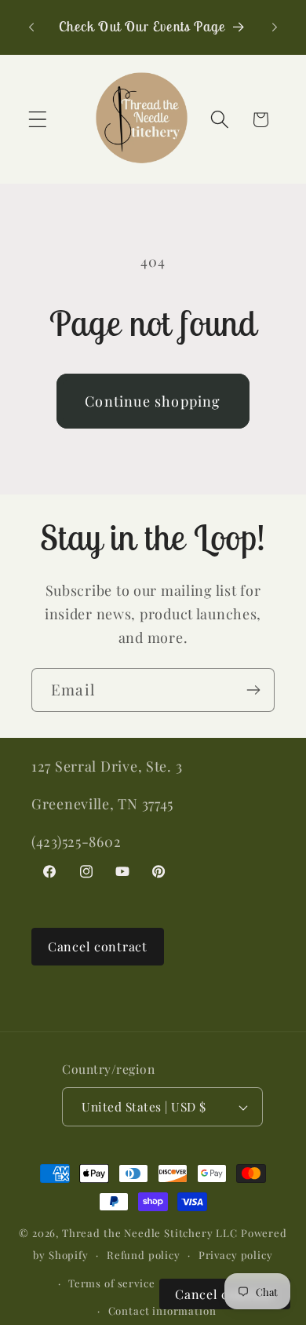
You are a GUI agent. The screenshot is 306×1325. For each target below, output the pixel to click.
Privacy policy (236, 1254)
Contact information (162, 1310)
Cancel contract (98, 946)
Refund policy (143, 1254)
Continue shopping (152, 401)
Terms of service (111, 1283)
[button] (38, 120)
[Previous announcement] (31, 26)
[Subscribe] (253, 690)
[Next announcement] (274, 26)
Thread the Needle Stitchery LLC (150, 1232)
